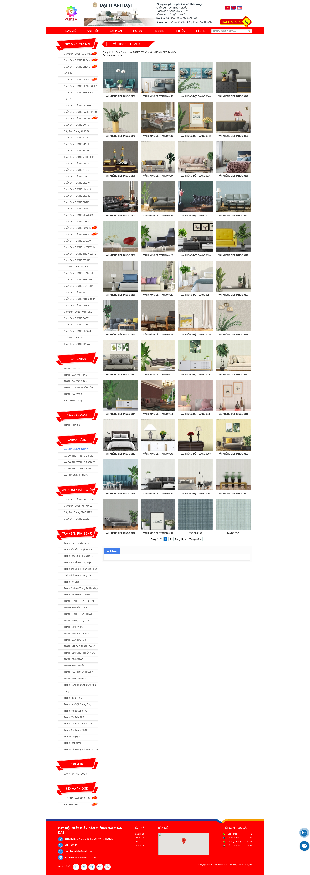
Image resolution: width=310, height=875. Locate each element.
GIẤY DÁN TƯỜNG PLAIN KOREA (80, 86)
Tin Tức (180, 30)
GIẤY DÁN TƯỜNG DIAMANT (78, 343)
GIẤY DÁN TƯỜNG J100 (76, 176)
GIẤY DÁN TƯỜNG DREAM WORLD (77, 70)
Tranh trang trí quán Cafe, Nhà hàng (80, 688)
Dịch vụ (137, 30)
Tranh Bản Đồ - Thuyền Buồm (78, 549)
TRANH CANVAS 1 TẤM (75, 374)
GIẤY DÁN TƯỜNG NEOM (76, 169)
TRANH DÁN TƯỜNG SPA (76, 639)
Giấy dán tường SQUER (76, 266)
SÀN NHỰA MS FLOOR (75, 773)
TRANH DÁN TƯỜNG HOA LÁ (78, 671)
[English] (233, 9)
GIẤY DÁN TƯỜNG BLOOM (77, 105)
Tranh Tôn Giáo (71, 581)
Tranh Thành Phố (72, 742)
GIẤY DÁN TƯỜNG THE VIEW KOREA (78, 95)
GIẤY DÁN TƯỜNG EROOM (77, 331)
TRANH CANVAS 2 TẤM (75, 381)
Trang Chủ (69, 30)
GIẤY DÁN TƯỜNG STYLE (77, 260)
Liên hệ (200, 30)
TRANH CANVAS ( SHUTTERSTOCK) (73, 397)
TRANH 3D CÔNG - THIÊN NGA (79, 652)
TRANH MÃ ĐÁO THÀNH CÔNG (79, 646)
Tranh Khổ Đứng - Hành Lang (78, 723)
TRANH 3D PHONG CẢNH (77, 678)
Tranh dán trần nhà (74, 717)
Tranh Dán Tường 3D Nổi (76, 730)
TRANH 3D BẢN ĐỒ (73, 626)
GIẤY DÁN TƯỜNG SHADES (78, 305)
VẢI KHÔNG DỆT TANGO (76, 449)
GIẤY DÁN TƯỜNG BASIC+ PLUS (80, 111)
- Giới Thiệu (139, 845)
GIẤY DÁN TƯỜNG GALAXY (78, 240)
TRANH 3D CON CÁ (73, 659)
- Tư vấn (137, 842)
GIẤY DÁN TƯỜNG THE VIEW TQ (80, 253)
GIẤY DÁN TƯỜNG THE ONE (78, 279)
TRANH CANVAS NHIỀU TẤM (78, 387)
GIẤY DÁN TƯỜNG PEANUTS (78, 208)
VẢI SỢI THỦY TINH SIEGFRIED (79, 462)
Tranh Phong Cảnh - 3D (75, 710)
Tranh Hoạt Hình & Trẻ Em (77, 543)
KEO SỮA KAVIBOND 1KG (77, 798)
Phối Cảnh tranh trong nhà (78, 575)
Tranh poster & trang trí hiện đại (81, 588)
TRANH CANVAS (72, 368)
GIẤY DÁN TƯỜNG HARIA (76, 221)
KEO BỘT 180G (71, 804)
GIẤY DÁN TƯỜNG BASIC (76, 518)
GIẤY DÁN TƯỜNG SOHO (76, 124)
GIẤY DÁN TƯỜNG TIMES (76, 234)
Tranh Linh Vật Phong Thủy (78, 704)
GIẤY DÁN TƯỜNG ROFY (76, 318)
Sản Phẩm (116, 30)
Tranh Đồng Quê (72, 736)
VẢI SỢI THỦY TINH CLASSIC (78, 455)
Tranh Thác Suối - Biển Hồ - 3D (79, 555)
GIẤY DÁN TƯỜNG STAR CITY (79, 285)
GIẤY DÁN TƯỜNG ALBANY (78, 60)
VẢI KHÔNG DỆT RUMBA (76, 475)
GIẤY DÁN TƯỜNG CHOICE (77, 163)
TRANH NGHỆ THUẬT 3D (76, 620)
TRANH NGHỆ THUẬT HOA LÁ (79, 613)
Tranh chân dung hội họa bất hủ (81, 749)
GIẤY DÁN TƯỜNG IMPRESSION (80, 247)
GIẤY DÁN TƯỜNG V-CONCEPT (79, 156)
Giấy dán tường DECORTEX (78, 512)
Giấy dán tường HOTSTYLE (78, 311)
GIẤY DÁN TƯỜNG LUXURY (77, 227)
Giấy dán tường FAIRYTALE (78, 505)
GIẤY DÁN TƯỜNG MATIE (76, 144)
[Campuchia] (239, 9)
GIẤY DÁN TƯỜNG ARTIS (76, 202)
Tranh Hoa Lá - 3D (73, 697)
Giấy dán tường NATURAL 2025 (80, 53)
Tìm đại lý (159, 30)
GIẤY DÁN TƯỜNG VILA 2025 (78, 214)
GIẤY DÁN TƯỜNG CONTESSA (79, 499)
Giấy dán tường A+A (74, 337)
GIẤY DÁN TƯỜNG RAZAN (77, 324)
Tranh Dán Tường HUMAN (77, 594)
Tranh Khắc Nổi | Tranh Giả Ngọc (80, 568)
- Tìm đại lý (139, 838)
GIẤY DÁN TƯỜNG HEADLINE (78, 273)
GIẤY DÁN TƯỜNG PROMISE (78, 118)
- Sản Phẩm (139, 834)
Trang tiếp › (180, 539)
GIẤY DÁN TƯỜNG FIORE (76, 150)
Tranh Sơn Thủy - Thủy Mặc (77, 562)
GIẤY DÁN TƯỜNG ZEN (75, 292)
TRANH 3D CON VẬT (74, 665)
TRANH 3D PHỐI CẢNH (75, 607)
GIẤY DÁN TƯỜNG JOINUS (77, 189)
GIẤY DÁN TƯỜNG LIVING (77, 79)
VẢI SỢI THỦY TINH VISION (77, 468)
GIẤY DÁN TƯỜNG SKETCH (77, 182)
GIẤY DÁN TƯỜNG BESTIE (77, 195)
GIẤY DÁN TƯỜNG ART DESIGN (80, 298)
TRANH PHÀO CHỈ (73, 424)
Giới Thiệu (93, 30)
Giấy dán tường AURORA (76, 131)
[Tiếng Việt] (227, 9)
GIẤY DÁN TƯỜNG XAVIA (76, 137)
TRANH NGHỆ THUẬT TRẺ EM (79, 601)
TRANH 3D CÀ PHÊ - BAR (76, 633)
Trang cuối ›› (195, 539)
